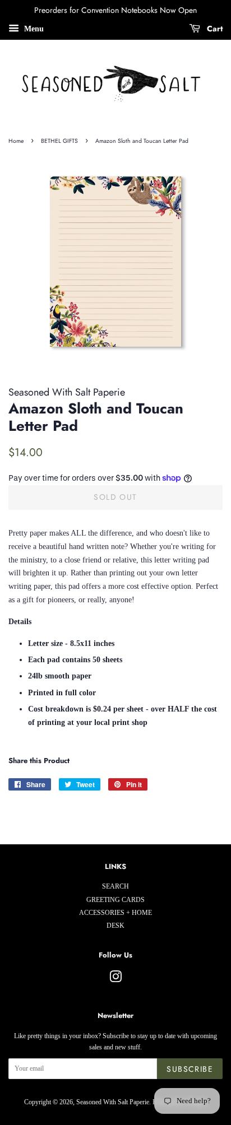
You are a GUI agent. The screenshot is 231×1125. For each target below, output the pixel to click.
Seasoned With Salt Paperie (112, 1102)
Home (16, 141)
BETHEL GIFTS (59, 141)
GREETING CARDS (115, 900)
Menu (33, 29)
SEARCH (115, 886)
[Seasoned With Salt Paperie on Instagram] (115, 979)
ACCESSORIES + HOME (115, 913)
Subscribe (190, 1069)
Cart (214, 28)
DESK (115, 925)
